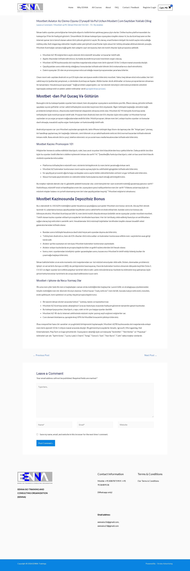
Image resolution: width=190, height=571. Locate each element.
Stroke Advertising (165, 563)
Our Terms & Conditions (148, 481)
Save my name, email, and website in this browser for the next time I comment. (74, 434)
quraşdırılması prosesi (95, 88)
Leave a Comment (44, 25)
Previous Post (41, 355)
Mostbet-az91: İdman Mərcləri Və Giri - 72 (73, 25)
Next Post (151, 355)
